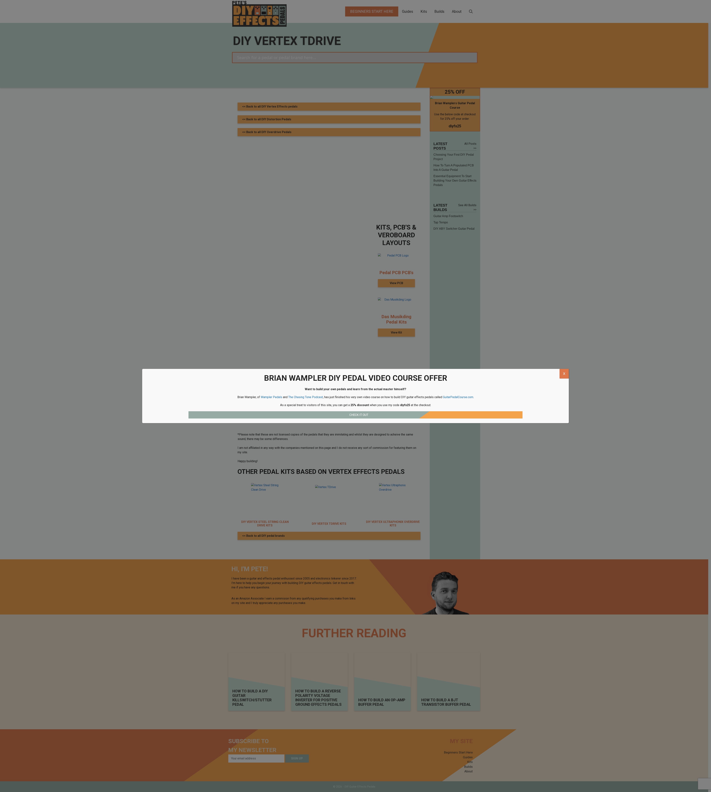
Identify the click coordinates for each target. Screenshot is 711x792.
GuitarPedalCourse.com (458, 397)
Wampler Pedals (271, 397)
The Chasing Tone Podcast (305, 397)
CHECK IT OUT (358, 415)
